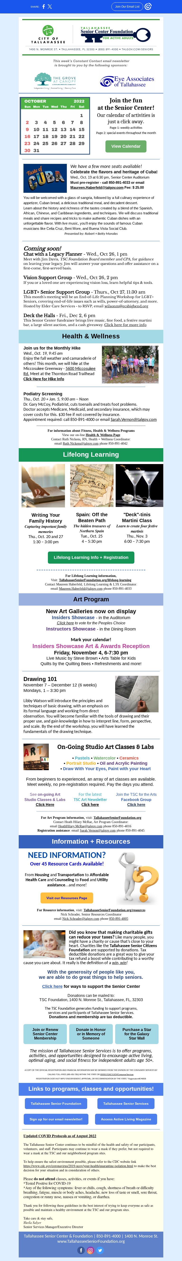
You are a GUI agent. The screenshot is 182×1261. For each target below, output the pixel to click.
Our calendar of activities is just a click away (126, 118)
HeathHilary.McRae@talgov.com (80, 826)
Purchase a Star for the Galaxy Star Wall (137, 1034)
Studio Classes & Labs (44, 800)
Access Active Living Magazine (126, 1119)
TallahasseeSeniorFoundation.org (117, 817)
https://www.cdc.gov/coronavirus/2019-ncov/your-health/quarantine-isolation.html (78, 1166)
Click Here (45, 805)
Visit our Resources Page (66, 898)
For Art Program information (62, 817)
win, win (119, 963)
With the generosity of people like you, (91, 972)
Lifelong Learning (91, 454)
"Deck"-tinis (136, 514)
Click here (65, 623)
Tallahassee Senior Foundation (56, 1103)
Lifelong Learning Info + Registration (91, 557)
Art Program (91, 599)
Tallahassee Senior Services (126, 1103)
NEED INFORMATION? (67, 855)
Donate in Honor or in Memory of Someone (91, 1034)
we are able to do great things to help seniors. (91, 977)
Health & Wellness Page (103, 435)
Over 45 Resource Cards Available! (67, 864)
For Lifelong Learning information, (91, 576)
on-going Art (49, 794)
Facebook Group (136, 800)
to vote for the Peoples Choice (99, 623)
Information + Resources (91, 841)
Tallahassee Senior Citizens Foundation (113, 948)
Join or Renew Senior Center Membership (45, 1034)
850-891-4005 (118, 918)
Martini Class (137, 520)
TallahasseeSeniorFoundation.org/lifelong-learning (95, 580)
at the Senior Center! (126, 107)
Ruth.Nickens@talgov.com (81, 443)
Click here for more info (125, 325)
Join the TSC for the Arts (136, 794)
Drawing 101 (40, 679)
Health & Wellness (91, 336)
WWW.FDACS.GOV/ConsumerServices (116, 1074)
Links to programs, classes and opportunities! (91, 1089)
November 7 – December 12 (50, 685)
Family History (45, 521)
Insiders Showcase (73, 617)
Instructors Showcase (71, 628)
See (34, 794)
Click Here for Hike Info (43, 379)
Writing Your (46, 515)
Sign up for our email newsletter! (56, 1119)
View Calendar (126, 146)
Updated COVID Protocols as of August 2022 (59, 1135)
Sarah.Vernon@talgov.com (134, 420)
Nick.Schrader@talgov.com (80, 918)
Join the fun (126, 100)
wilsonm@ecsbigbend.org (126, 306)
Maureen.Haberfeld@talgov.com (96, 187)
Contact (50, 584)
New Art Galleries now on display (91, 611)
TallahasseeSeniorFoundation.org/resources (114, 910)
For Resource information (55, 910)
